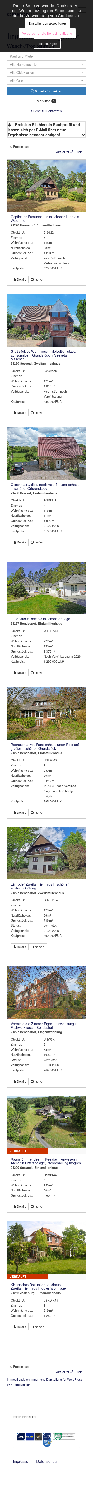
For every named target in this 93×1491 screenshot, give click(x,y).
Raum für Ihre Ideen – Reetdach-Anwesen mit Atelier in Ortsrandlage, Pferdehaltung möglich (46, 1161)
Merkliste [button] (46, 100)
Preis (79, 151)
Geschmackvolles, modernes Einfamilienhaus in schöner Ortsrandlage (45, 486)
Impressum (22, 1461)
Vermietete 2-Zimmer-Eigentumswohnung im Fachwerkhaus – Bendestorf (44, 1025)
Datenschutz (46, 1461)
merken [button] (39, 279)
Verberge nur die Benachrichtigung (47, 33)
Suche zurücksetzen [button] (46, 110)
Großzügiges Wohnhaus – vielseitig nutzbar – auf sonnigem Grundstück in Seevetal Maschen (45, 355)
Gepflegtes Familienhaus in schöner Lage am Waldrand (45, 218)
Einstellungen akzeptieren (47, 23)
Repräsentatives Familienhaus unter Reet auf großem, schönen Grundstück (45, 746)
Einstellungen (47, 43)
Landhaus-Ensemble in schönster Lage (40, 618)
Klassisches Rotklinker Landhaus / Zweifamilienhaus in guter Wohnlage (38, 1286)
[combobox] (46, 81)
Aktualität (63, 151)
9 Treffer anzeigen (48, 91)
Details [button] (21, 279)
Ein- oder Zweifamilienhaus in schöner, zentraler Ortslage (40, 886)
